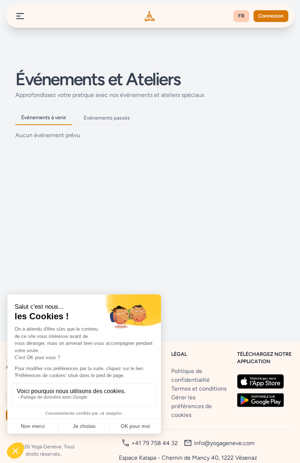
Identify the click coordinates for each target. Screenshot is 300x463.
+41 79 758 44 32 (154, 443)
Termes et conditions (198, 388)
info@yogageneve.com (224, 443)
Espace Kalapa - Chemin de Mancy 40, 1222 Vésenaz (188, 457)
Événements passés (107, 118)
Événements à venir (43, 117)
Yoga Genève (46, 447)
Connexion (271, 16)
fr (241, 16)
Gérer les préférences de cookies (191, 406)
